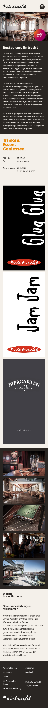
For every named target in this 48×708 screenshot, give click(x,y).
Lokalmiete (7, 672)
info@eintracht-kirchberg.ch (15, 655)
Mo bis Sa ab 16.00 (33, 682)
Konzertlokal (8, 86)
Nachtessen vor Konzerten (17, 122)
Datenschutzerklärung (12, 688)
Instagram (29, 668)
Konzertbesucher (18, 92)
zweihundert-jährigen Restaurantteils (18, 65)
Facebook (29, 672)
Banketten (39, 119)
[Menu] (42, 6)
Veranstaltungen (10, 668)
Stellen (5, 676)
